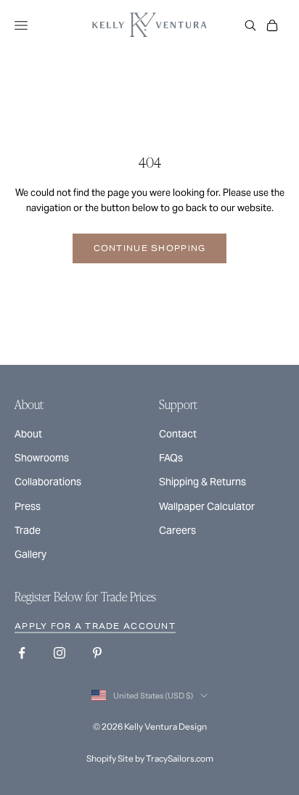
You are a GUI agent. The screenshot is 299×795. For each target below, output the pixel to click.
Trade (28, 530)
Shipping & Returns (202, 481)
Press (28, 506)
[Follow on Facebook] (22, 653)
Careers (177, 530)
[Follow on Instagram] (59, 653)
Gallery (30, 554)
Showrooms (42, 457)
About (28, 433)
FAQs (171, 457)
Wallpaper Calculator (207, 506)
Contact (178, 433)
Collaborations (48, 481)
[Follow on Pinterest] (97, 653)
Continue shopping (150, 248)
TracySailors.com (179, 758)
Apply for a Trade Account (95, 626)
